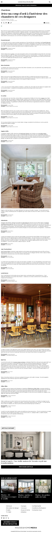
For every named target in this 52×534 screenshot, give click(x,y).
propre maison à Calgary (19, 362)
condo (12, 54)
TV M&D (8, 512)
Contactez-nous (37, 510)
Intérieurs (9, 506)
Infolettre (23, 512)
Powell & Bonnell (46, 42)
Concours (24, 508)
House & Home (25, 510)
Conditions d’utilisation (39, 508)
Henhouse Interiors (24, 133)
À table (8, 510)
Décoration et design (12, 508)
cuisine (4, 388)
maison (42, 98)
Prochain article (26, 467)
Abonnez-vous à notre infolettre (26, 5)
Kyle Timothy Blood (6, 251)
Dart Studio (25, 222)
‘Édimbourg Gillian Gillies (34, 388)
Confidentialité (36, 506)
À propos (23, 506)
